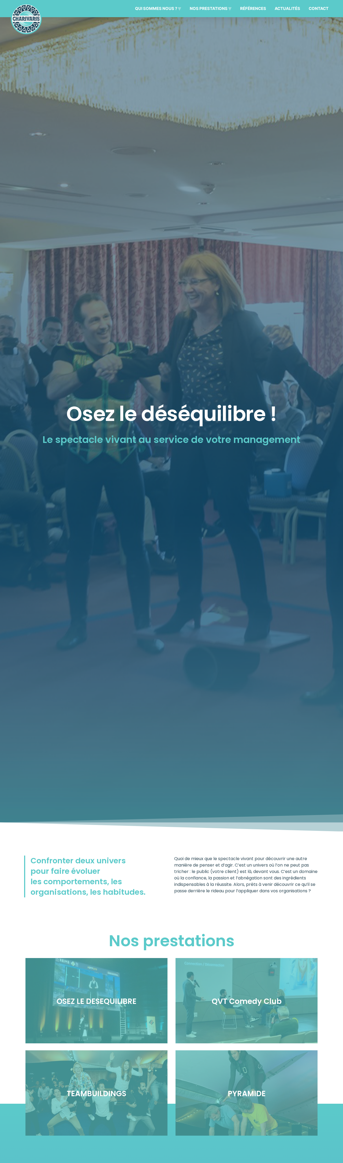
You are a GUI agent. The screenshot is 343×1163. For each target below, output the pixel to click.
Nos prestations (209, 8)
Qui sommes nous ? (156, 8)
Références (253, 8)
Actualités (287, 8)
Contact (319, 8)
